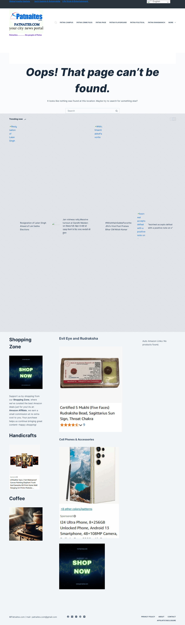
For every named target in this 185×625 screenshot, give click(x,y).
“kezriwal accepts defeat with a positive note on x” (160, 226)
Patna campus (66, 22)
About (161, 617)
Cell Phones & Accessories (76, 439)
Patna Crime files (84, 22)
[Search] (56, 22)
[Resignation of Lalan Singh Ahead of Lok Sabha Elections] (13, 226)
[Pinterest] (80, 617)
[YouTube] (84, 617)
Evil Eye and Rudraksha (78, 338)
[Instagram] (76, 617)
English (156, 1)
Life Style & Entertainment (75, 1)
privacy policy (148, 617)
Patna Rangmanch (156, 22)
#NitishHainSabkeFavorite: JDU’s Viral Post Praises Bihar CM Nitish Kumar (118, 226)
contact (172, 617)
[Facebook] (68, 617)
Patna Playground (118, 22)
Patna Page (101, 22)
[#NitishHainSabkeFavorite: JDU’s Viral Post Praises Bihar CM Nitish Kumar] (99, 226)
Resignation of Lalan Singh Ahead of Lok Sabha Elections (33, 226)
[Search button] (116, 110)
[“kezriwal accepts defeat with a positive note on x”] (141, 226)
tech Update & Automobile (47, 1)
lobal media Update (20, 1)
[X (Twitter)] (72, 617)
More (170, 22)
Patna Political (137, 22)
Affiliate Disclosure (166, 620)
